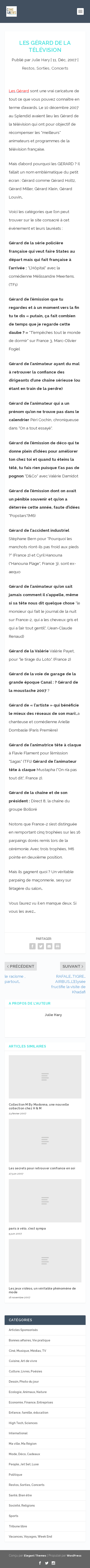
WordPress (74, 1555)
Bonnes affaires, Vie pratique (29, 1340)
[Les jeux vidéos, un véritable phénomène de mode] (45, 1260)
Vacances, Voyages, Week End (30, 1536)
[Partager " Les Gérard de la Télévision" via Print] (57, 946)
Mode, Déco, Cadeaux (24, 1454)
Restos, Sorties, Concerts (45, 68)
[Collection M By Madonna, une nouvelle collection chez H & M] (45, 1077)
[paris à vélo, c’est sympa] (45, 1200)
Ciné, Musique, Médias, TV (27, 1350)
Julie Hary (40, 59)
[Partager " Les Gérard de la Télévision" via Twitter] (41, 946)
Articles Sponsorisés (23, 1330)
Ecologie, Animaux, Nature (28, 1392)
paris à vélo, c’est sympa (27, 1228)
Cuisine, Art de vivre (23, 1361)
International (18, 1433)
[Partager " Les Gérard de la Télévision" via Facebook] (32, 946)
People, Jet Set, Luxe (24, 1464)
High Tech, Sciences (23, 1423)
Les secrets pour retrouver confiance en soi (42, 1168)
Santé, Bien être (20, 1495)
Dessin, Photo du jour (24, 1381)
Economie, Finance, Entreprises (31, 1402)
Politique (15, 1474)
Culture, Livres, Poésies (25, 1371)
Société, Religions (22, 1505)
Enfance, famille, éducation (28, 1412)
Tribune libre (18, 1526)
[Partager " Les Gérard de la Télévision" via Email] (49, 946)
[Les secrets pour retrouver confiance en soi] (45, 1140)
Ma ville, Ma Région (22, 1443)
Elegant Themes (35, 1555)
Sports (13, 1516)
